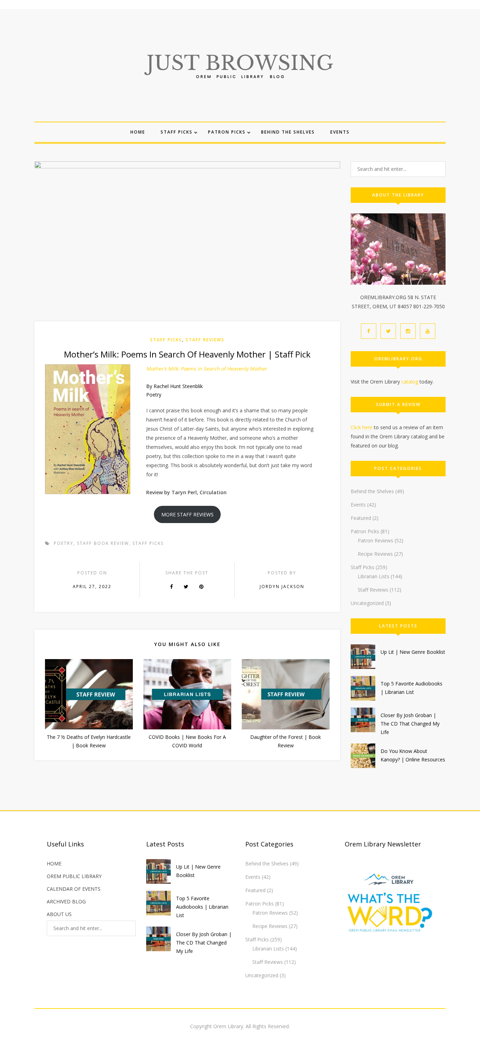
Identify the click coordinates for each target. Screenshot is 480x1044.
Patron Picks (227, 132)
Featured (361, 518)
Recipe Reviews (375, 553)
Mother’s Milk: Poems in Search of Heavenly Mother (206, 368)
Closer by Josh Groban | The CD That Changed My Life (410, 723)
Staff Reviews (205, 340)
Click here (361, 427)
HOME (54, 863)
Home (137, 132)
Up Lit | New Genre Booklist (413, 652)
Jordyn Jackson (282, 586)
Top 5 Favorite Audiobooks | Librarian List (202, 907)
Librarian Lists (373, 576)
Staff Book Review (103, 543)
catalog (409, 381)
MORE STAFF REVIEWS (187, 514)
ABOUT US (59, 914)
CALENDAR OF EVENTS (73, 888)
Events (340, 132)
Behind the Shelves (288, 132)
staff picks (148, 543)
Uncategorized (367, 603)
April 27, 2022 (92, 586)
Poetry (63, 543)
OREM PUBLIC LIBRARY (74, 876)
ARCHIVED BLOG (66, 901)
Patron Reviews (375, 540)
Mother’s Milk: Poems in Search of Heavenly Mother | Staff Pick (187, 354)
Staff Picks (177, 132)
